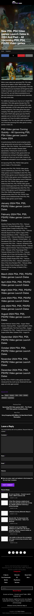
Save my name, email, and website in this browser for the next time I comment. (18, 479)
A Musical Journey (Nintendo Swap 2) (19, 511)
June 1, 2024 (4, 47)
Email (3, 463)
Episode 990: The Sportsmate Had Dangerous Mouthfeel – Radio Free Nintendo (19, 519)
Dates (6, 395)
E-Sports (6, 575)
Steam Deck (28, 575)
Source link (4, 392)
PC (17, 577)
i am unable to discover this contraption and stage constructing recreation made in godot (20, 538)
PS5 (21, 395)
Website (3, 471)
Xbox (28, 577)
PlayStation (8, 51)
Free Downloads (6, 577)
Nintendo (17, 575)
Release (4, 398)
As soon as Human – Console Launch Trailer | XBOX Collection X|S (19, 495)
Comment (4, 435)
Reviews (17, 582)
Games (12, 395)
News (6, 582)
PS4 (17, 395)
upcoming (10, 398)
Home (2, 51)
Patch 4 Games (21, 611)
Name (3, 456)
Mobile (6, 580)
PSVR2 (25, 395)
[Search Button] (31, 588)
